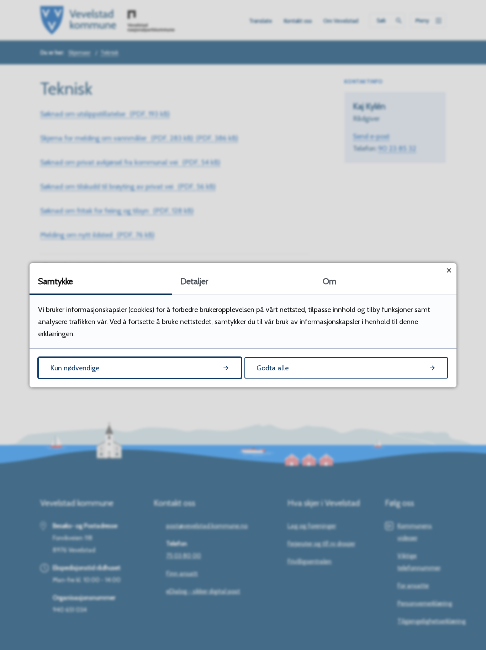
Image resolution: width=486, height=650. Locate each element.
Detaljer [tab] (194, 281)
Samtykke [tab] (55, 281)
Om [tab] (330, 281)
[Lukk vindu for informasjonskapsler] (449, 270)
